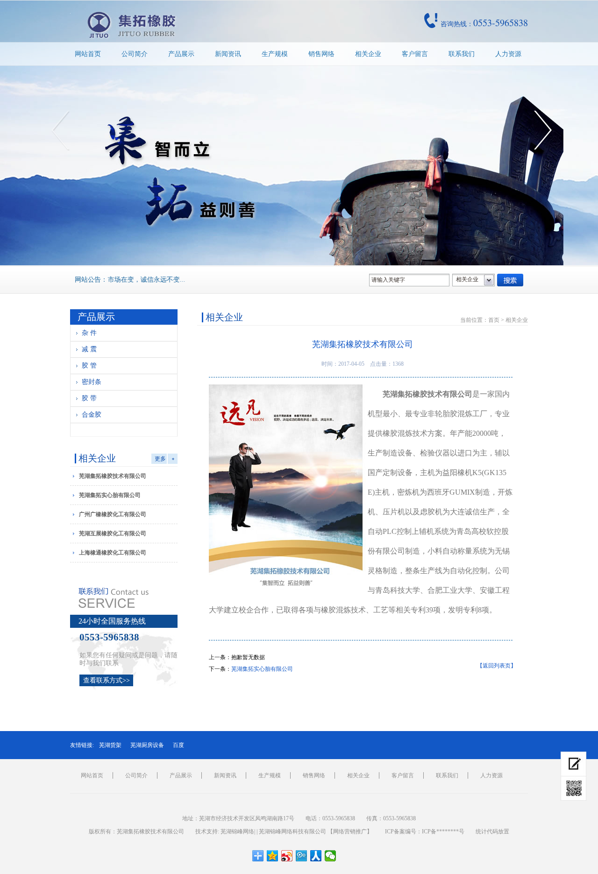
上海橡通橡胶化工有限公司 (112, 552)
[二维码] (573, 788)
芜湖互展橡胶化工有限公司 (112, 533)
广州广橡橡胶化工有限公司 (112, 514)
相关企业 (368, 53)
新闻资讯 (228, 53)
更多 (160, 458)
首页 (493, 320)
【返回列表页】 (496, 665)
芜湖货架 (110, 745)
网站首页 (88, 53)
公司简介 (134, 53)
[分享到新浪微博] (287, 855)
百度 (178, 745)
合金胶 (91, 414)
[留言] (573, 764)
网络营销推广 (350, 831)
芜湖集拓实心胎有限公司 (110, 495)
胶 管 (89, 365)
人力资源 (508, 53)
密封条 (91, 381)
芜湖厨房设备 (147, 745)
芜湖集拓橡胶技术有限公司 (112, 476)
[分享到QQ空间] (272, 855)
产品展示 (181, 53)
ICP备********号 (443, 831)
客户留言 (415, 53)
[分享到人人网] (316, 855)
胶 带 (89, 398)
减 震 (89, 349)
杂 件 (89, 332)
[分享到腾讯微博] (301, 855)
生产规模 (275, 53)
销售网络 (321, 53)
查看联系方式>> (106, 680)
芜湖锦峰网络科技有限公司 (292, 831)
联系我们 (461, 53)
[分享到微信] (330, 855)
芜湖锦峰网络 (237, 831)
